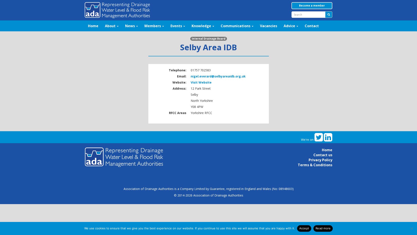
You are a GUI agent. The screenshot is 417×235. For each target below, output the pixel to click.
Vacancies (268, 26)
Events (176, 26)
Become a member (312, 5)
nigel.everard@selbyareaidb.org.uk (218, 76)
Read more (323, 228)
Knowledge (202, 26)
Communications (236, 26)
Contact (312, 26)
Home (93, 26)
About (110, 26)
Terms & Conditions (315, 165)
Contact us (322, 155)
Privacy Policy (320, 160)
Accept (304, 228)
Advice (290, 26)
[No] (411, 228)
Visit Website (201, 82)
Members (153, 26)
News (130, 26)
